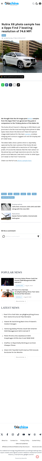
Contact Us (14, 440)
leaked (23, 194)
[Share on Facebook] (6, 84)
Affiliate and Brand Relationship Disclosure (15, 447)
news (10, 194)
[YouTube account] (24, 434)
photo (30, 118)
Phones (4, 194)
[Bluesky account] (29, 434)
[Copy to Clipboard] (18, 84)
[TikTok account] (18, 434)
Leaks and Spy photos (8, 197)
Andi (7, 38)
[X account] (2, 434)
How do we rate (37, 447)
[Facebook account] (7, 434)
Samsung (19, 286)
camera (27, 134)
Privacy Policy (24, 440)
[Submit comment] (38, 236)
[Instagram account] (13, 434)
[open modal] (40, 3)
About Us (5, 440)
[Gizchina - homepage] (11, 4)
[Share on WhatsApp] (2, 84)
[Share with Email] (14, 84)
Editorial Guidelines (22, 443)
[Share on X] (10, 84)
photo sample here (24, 161)
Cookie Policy (36, 440)
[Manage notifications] (37, 456)
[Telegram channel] (40, 434)
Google (19, 297)
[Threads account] (35, 434)
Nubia (3, 35)
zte (29, 194)
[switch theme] (36, 3)
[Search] (33, 3)
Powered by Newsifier (21, 458)
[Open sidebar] (2, 3)
